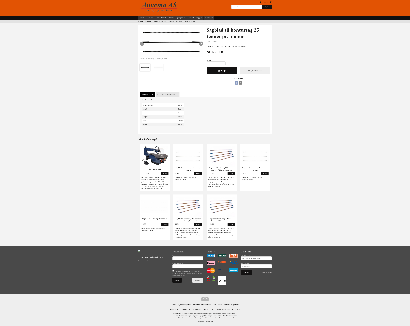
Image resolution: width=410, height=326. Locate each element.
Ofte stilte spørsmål (231, 304)
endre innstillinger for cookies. (226, 318)
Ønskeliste (256, 70)
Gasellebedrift (161, 18)
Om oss (171, 18)
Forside (142, 18)
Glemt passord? (267, 272)
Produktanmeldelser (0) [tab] (166, 94)
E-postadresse (246, 255)
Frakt (174, 304)
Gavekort (191, 18)
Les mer (197, 280)
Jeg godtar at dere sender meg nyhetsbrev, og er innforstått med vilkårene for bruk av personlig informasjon (187, 273)
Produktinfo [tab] (146, 94)
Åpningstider (180, 18)
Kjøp (223, 70)
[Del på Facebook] (236, 83)
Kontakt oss (209, 18)
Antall (209, 60)
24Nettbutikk (209, 322)
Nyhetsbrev (218, 304)
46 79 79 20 (209, 309)
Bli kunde (150, 18)
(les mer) (182, 275)
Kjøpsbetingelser (184, 304)
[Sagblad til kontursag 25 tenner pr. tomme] (171, 42)
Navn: (174, 255)
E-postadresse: (177, 263)
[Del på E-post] (240, 83)
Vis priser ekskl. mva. (145, 261)
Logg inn (199, 18)
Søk (266, 7)
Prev (144, 43)
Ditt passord (245, 263)
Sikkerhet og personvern (202, 304)
